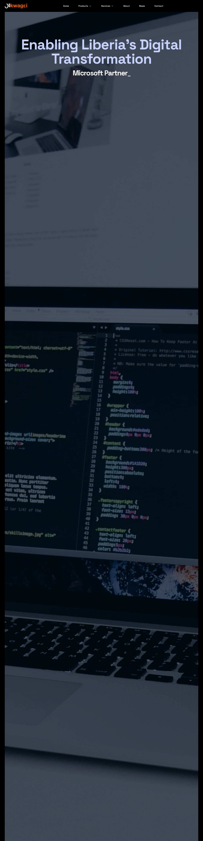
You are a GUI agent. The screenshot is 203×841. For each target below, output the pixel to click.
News (142, 6)
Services (105, 6)
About (126, 6)
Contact (158, 6)
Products (83, 6)
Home (66, 6)
